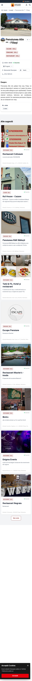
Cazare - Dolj (11, 49)
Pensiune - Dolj (12, 52)
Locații (11, 10)
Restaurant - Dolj (12, 56)
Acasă (5, 10)
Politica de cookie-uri (7, 671)
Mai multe (16, 518)
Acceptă (15, 676)
